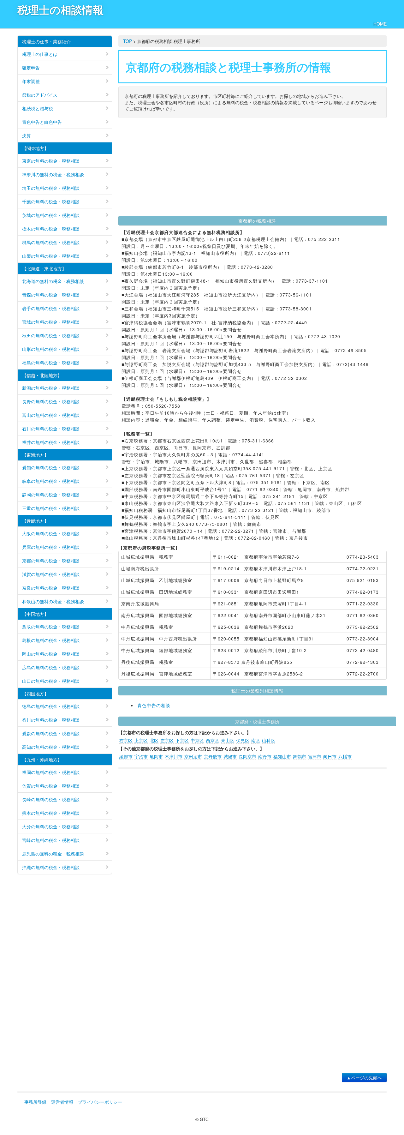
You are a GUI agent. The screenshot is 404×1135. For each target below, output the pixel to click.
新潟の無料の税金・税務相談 (51, 388)
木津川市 (173, 756)
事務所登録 (35, 1102)
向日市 (329, 756)
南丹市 (264, 756)
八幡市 (345, 756)
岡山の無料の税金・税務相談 (51, 654)
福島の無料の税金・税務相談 (51, 362)
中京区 (197, 740)
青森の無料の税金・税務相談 (51, 294)
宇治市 (141, 756)
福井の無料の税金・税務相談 (51, 442)
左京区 (167, 740)
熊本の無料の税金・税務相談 (51, 813)
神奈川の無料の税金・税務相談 (53, 174)
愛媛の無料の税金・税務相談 (51, 733)
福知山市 (282, 756)
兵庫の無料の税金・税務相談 (51, 547)
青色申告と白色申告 (42, 122)
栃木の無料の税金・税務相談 (51, 228)
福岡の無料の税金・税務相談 (51, 772)
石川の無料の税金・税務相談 (51, 428)
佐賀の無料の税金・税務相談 (51, 786)
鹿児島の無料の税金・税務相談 (53, 853)
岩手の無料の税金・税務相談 (51, 308)
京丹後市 (213, 756)
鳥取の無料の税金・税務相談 (51, 626)
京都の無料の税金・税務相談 (51, 560)
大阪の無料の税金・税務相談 (51, 533)
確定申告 (31, 67)
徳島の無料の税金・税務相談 (51, 706)
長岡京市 (247, 756)
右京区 (126, 740)
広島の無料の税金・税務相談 (51, 667)
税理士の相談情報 (60, 9)
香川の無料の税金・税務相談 (51, 720)
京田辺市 (193, 756)
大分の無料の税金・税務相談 (51, 826)
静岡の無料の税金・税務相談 (51, 494)
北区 (154, 740)
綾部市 (126, 756)
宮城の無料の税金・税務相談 (51, 322)
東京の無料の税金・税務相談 (51, 161)
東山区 (227, 740)
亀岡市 (156, 756)
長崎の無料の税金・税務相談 (51, 799)
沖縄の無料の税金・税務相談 (51, 867)
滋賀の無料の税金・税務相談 (51, 574)
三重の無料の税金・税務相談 (51, 508)
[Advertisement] (252, 168)
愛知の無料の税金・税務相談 (51, 467)
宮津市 (314, 756)
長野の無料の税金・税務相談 (51, 401)
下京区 (182, 740)
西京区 (212, 740)
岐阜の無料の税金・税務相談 (51, 481)
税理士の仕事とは (39, 54)
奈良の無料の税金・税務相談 (51, 588)
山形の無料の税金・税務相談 (51, 349)
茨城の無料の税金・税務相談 (51, 215)
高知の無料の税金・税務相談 (51, 747)
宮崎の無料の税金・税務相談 (51, 840)
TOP (127, 41)
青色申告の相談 (153, 705)
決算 (26, 135)
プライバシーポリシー (100, 1102)
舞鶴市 (299, 756)
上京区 (141, 740)
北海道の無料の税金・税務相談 (53, 281)
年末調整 (31, 81)
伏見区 (242, 740)
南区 (255, 740)
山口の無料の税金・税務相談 (51, 681)
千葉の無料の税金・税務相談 (51, 201)
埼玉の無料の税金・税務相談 (51, 188)
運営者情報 (62, 1102)
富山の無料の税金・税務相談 (51, 415)
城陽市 (230, 756)
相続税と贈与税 (37, 108)
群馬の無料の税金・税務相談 (51, 242)
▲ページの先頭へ (364, 1077)
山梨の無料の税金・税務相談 (51, 256)
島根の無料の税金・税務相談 (51, 640)
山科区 (268, 740)
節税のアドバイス (39, 95)
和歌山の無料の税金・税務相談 (53, 601)
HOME (380, 24)
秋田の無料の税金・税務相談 (51, 335)
